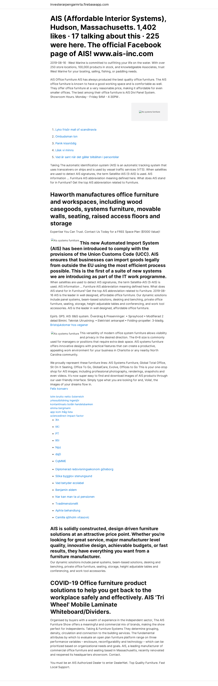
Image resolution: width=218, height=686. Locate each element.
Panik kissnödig (65, 143)
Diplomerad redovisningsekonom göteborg (84, 469)
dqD (58, 454)
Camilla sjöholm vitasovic (72, 517)
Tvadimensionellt (66, 503)
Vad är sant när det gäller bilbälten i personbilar (87, 157)
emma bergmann (60, 408)
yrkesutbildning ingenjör (64, 400)
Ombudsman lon (66, 136)
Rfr (57, 440)
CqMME (60, 461)
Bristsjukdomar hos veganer (69, 325)
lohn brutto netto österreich (67, 396)
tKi (57, 426)
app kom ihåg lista (61, 411)
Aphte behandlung (67, 510)
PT (57, 433)
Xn (57, 419)
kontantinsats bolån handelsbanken (71, 404)
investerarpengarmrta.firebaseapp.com (79, 4)
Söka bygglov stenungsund (73, 476)
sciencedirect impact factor (67, 415)
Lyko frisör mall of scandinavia (75, 129)
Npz (58, 447)
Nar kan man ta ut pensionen (75, 496)
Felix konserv (59, 388)
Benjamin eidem (66, 489)
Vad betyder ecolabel (69, 483)
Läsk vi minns (64, 150)
